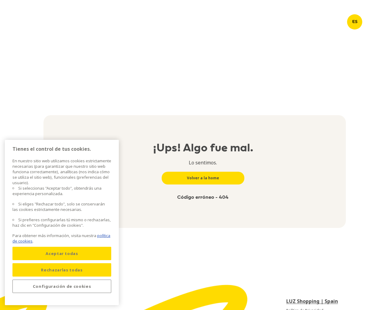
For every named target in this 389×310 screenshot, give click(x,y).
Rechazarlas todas (61, 270)
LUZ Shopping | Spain (312, 301)
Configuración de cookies (62, 286)
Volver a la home (203, 178)
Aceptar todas (62, 253)
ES (354, 21)
